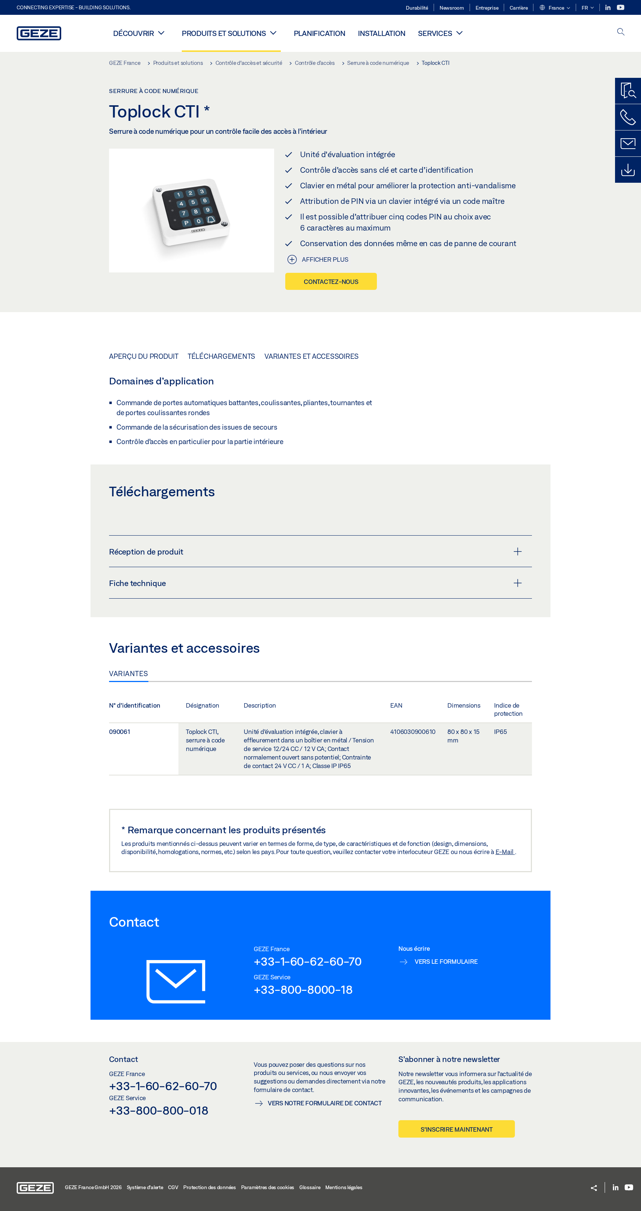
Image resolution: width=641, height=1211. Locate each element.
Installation (381, 33)
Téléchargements (221, 356)
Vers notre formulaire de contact (325, 1102)
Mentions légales (343, 1187)
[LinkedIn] (608, 7)
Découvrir (133, 33)
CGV (173, 1187)
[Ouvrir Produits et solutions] (273, 32)
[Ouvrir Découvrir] (161, 32)
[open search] (621, 32)
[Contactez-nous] (628, 117)
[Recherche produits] (628, 91)
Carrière (518, 8)
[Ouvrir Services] (459, 32)
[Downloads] (628, 170)
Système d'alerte (145, 1187)
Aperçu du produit (143, 356)
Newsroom (452, 8)
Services (435, 33)
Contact (123, 1059)
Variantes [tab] (128, 673)
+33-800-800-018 (158, 1110)
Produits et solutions (224, 33)
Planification (319, 33)
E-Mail (505, 851)
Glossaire (309, 1187)
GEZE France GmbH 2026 (93, 1187)
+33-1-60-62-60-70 (308, 961)
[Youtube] (620, 7)
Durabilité (417, 8)
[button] (554, 8)
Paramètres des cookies (268, 1187)
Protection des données (209, 1187)
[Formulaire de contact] (628, 143)
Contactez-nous (331, 281)
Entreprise (487, 8)
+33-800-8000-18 (303, 989)
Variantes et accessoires (311, 356)
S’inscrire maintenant (457, 1129)
